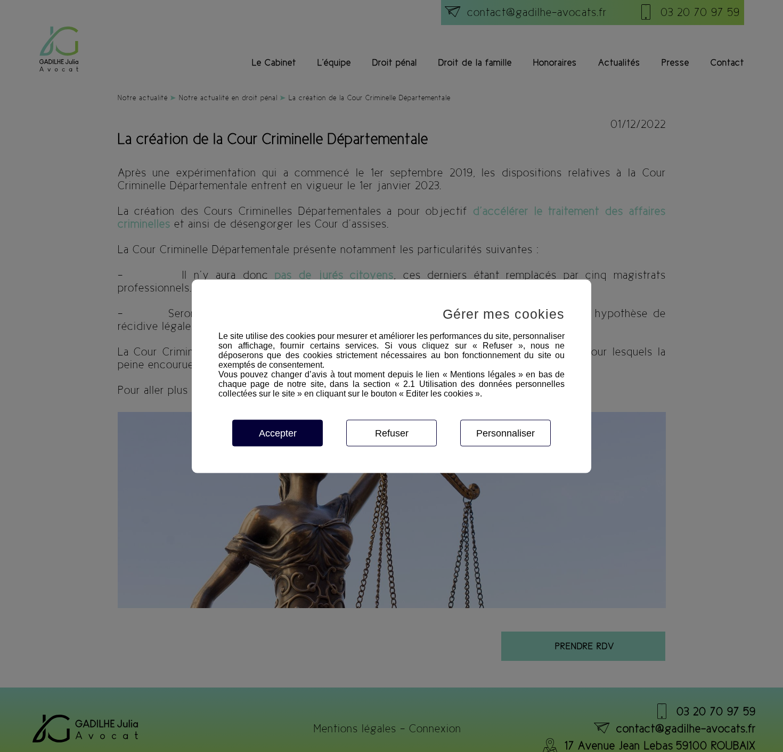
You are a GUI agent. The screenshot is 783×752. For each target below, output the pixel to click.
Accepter (278, 432)
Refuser (392, 432)
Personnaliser (505, 432)
